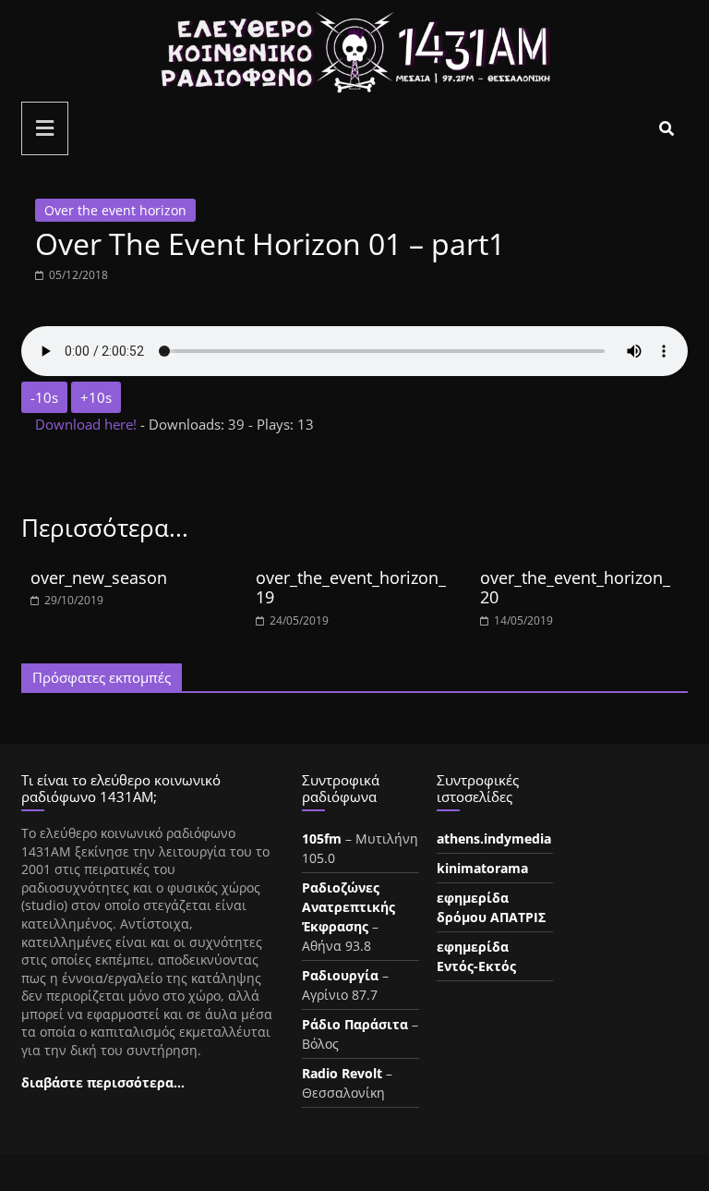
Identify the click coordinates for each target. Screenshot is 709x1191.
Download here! (87, 424)
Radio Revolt (342, 1073)
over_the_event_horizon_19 (351, 587)
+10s (96, 397)
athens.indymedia (494, 838)
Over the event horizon (115, 210)
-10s (44, 397)
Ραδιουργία (340, 975)
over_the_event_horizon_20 (575, 587)
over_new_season (98, 577)
